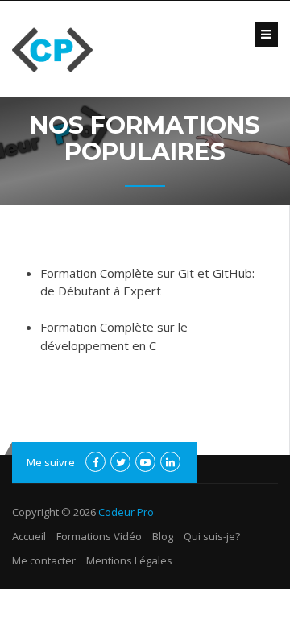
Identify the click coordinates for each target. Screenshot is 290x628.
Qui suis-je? (212, 536)
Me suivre (51, 462)
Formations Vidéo (99, 536)
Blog (162, 536)
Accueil (29, 536)
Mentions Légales (129, 560)
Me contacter (44, 560)
